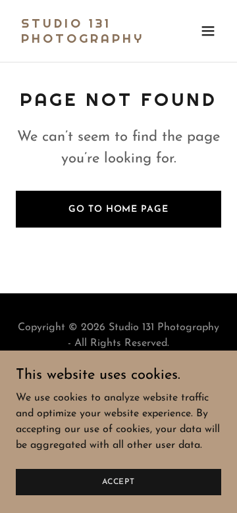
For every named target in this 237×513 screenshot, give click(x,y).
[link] (87, 40)
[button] (208, 31)
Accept (118, 481)
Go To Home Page (118, 209)
